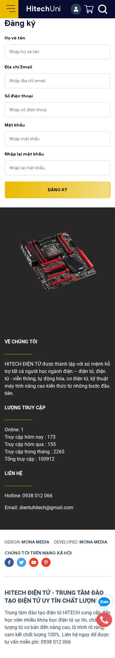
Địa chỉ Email (18, 67)
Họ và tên (15, 38)
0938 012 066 (37, 496)
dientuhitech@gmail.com (46, 507)
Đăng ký (57, 189)
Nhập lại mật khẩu (24, 154)
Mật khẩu (15, 125)
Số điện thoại (19, 96)
